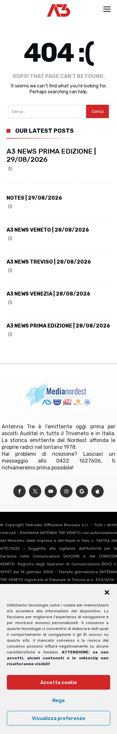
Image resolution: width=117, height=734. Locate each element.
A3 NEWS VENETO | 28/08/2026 (47, 230)
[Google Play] (82, 491)
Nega (58, 700)
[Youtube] (51, 491)
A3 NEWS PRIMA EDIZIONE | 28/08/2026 (58, 326)
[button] (107, 592)
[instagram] (66, 491)
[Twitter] (35, 491)
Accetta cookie (58, 682)
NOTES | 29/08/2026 (34, 198)
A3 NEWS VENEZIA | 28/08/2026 (48, 294)
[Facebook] (19, 491)
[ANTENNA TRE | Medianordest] (59, 4)
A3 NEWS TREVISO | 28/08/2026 (48, 262)
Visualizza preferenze (58, 718)
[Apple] (97, 491)
